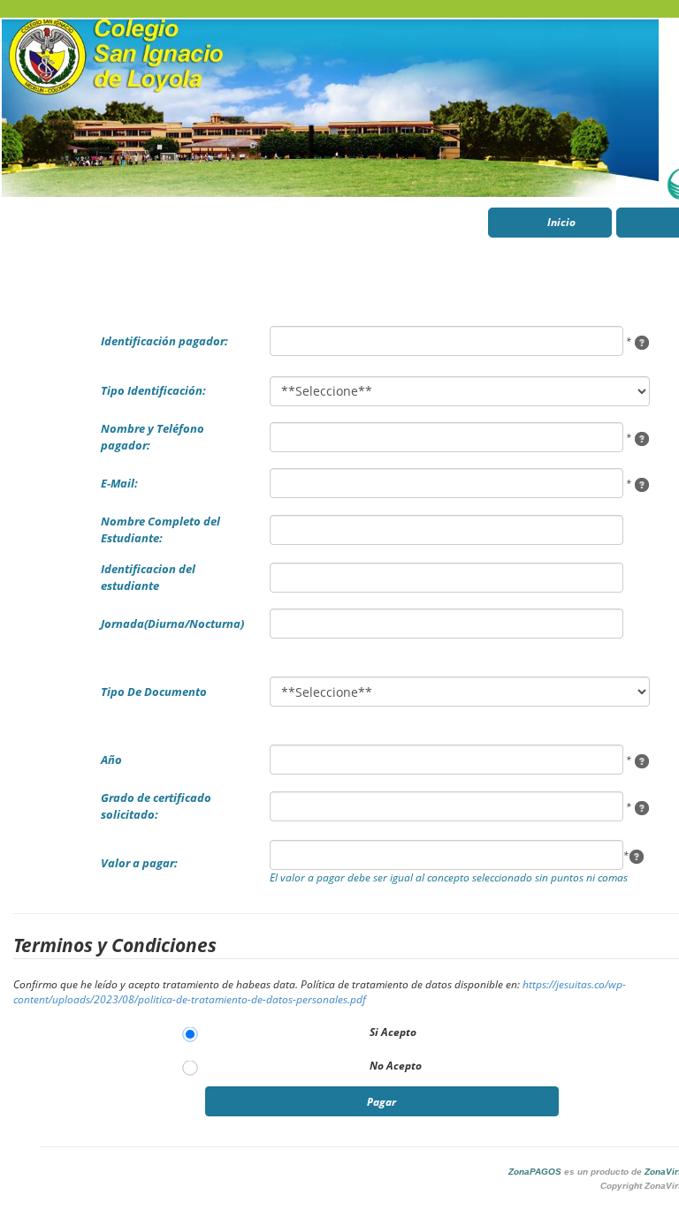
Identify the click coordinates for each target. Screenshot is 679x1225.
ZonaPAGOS (534, 1171)
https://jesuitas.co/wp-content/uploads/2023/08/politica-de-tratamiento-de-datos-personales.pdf (319, 992)
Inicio (561, 222)
